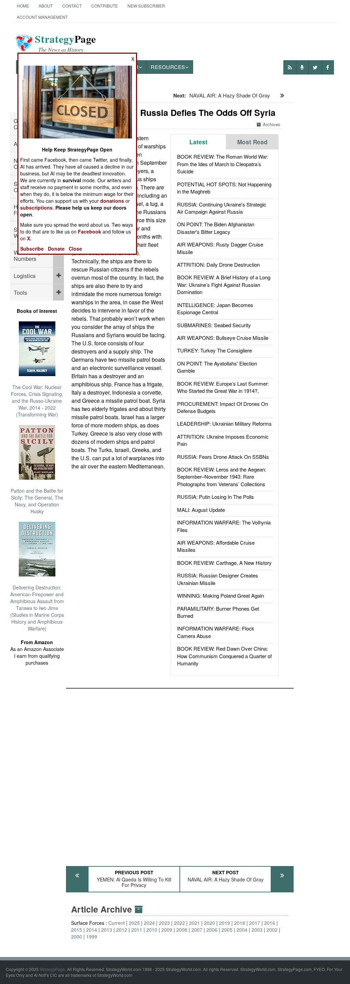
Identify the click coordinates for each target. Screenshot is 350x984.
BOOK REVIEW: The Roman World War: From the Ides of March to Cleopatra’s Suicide (222, 164)
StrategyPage (52, 969)
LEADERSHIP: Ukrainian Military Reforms (224, 423)
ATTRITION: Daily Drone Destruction (218, 264)
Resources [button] (168, 66)
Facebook (89, 231)
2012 (121, 929)
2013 (106, 929)
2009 (166, 929)
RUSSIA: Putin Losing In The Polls (215, 496)
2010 (151, 929)
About (46, 6)
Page (65, 43)
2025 (134, 922)
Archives (271, 124)
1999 (91, 936)
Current (116, 922)
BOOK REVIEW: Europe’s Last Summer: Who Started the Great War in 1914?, (223, 387)
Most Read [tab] (252, 142)
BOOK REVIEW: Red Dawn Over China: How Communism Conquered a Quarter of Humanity (224, 656)
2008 (181, 929)
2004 (242, 929)
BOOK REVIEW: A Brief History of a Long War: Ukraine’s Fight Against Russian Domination (223, 284)
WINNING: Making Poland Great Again (220, 595)
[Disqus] (180, 774)
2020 (209, 922)
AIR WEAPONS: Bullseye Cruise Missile (222, 337)
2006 (211, 929)
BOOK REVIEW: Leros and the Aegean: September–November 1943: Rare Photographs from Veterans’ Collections (221, 477)
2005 (226, 929)
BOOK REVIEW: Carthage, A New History (224, 562)
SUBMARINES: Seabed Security (214, 325)
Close (75, 248)
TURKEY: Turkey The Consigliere (214, 350)
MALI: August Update (201, 509)
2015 (76, 929)
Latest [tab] (198, 142)
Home (23, 6)
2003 (257, 929)
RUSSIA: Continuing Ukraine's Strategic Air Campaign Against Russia (221, 208)
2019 (224, 922)
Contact (72, 6)
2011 (136, 929)
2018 (239, 922)
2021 (194, 922)
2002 (272, 929)
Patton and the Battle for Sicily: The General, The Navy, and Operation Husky (37, 501)
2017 (254, 922)
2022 (179, 922)
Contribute (104, 6)
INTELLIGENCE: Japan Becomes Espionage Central (215, 308)
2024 (149, 922)
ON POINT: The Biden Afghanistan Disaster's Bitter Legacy (215, 228)
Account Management (42, 17)
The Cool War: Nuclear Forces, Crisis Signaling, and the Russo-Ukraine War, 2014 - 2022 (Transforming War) (37, 401)
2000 (76, 936)
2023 (164, 922)
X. (29, 238)
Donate (56, 248)
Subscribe (32, 248)
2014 (91, 929)
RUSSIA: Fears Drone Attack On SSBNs (223, 456)
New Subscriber (146, 6)
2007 (196, 929)
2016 (269, 922)
